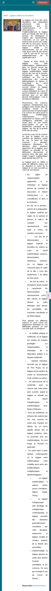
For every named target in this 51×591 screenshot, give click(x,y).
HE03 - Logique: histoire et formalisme (18, 16)
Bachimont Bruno (39, 586)
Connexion (42, 2)
